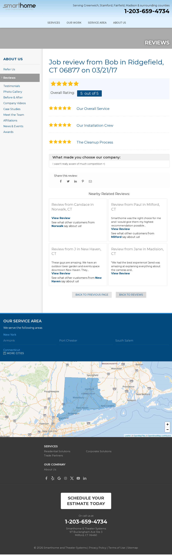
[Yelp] (53, 478)
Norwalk (57, 226)
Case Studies (11, 109)
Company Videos (14, 103)
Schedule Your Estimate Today (86, 501)
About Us (119, 22)
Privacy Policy (97, 547)
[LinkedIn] (85, 478)
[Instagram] (66, 478)
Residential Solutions (57, 451)
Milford (116, 237)
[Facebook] (47, 478)
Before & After (13, 97)
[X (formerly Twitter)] (73, 478)
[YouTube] (79, 478)
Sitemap (132, 547)
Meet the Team (13, 114)
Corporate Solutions (98, 451)
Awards (8, 132)
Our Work (74, 22)
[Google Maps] (60, 478)
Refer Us (9, 69)
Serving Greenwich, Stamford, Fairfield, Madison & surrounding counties (121, 5)
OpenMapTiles (140, 435)
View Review (61, 218)
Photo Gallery (12, 91)
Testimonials (11, 86)
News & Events (13, 126)
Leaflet (127, 435)
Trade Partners (53, 455)
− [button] (167, 429)
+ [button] (167, 424)
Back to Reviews (131, 294)
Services (54, 22)
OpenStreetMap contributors (159, 435)
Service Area (97, 22)
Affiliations (10, 120)
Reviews (9, 77)
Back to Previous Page (91, 294)
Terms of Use (116, 547)
